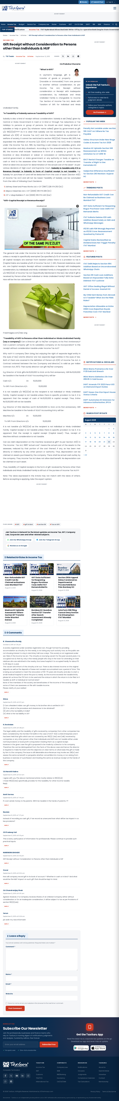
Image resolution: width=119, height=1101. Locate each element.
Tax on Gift (55, 524)
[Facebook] (5, 1075)
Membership (103, 1082)
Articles (23, 35)
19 (95, 442)
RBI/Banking (61, 1074)
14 (104, 437)
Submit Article (104, 1071)
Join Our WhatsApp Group (20, 540)
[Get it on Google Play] (81, 1048)
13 (99, 437)
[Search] (116, 24)
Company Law (43, 24)
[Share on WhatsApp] (73, 56)
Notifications (82, 1067)
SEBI (99, 24)
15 (109, 437)
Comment (10, 947)
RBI (94, 24)
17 (86, 442)
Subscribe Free (49, 1044)
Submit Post (98, 2)
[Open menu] (114, 8)
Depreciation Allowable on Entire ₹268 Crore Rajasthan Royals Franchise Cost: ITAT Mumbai (98, 309)
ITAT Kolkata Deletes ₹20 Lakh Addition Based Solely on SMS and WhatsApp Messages (99, 220)
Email (8, 984)
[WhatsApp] (5, 1081)
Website (9, 994)
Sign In (110, 2)
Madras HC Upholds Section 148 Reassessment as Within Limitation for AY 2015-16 (98, 151)
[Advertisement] (20, 85)
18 (90, 442)
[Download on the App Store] (98, 1048)
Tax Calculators (83, 1082)
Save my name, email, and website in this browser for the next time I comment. (35, 1003)
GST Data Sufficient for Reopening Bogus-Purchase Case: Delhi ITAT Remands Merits (99, 209)
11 (90, 437)
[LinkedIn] (22, 1075)
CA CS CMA (79, 24)
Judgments (82, 1074)
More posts (88, 182)
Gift (17, 524)
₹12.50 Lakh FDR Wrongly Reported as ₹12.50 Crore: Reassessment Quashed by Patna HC (99, 231)
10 (86, 437)
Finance (107, 24)
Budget (21, 24)
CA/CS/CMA (61, 1082)
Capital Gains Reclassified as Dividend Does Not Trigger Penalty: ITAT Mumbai (99, 243)
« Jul (85, 455)
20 (100, 442)
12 (95, 437)
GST (70, 24)
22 (109, 442)
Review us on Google (18, 546)
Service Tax (31, 24)
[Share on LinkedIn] (68, 56)
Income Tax (11, 24)
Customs (62, 24)
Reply (6, 692)
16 (113, 437)
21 (104, 442)
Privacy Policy (95, 1092)
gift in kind (29, 524)
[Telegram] (11, 1081)
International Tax (42, 1082)
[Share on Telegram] (78, 56)
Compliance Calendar (86, 1078)
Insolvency (61, 1078)
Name (9, 974)
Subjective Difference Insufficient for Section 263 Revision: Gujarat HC (98, 174)
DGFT (88, 24)
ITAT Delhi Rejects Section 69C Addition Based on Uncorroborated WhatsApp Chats (99, 266)
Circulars (81, 1071)
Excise (54, 24)
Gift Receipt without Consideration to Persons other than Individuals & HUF (39, 46)
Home (3, 24)
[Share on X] (63, 56)
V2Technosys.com (46, 1091)
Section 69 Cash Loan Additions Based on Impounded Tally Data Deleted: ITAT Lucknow (98, 278)
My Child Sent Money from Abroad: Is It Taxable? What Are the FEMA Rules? (99, 298)
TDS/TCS (39, 1078)
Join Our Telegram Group (49, 540)
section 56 (42, 524)
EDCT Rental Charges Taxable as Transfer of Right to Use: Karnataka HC (98, 162)
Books (84, 2)
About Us (102, 1067)
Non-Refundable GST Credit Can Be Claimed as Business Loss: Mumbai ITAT (98, 197)
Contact (102, 1078)
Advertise (102, 1074)
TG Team (10, 56)
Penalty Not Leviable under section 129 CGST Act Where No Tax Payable (99, 131)
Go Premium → (99, 112)
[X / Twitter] (11, 1075)
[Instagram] (28, 1075)
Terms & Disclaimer (109, 1092)
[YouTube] (16, 1075)
